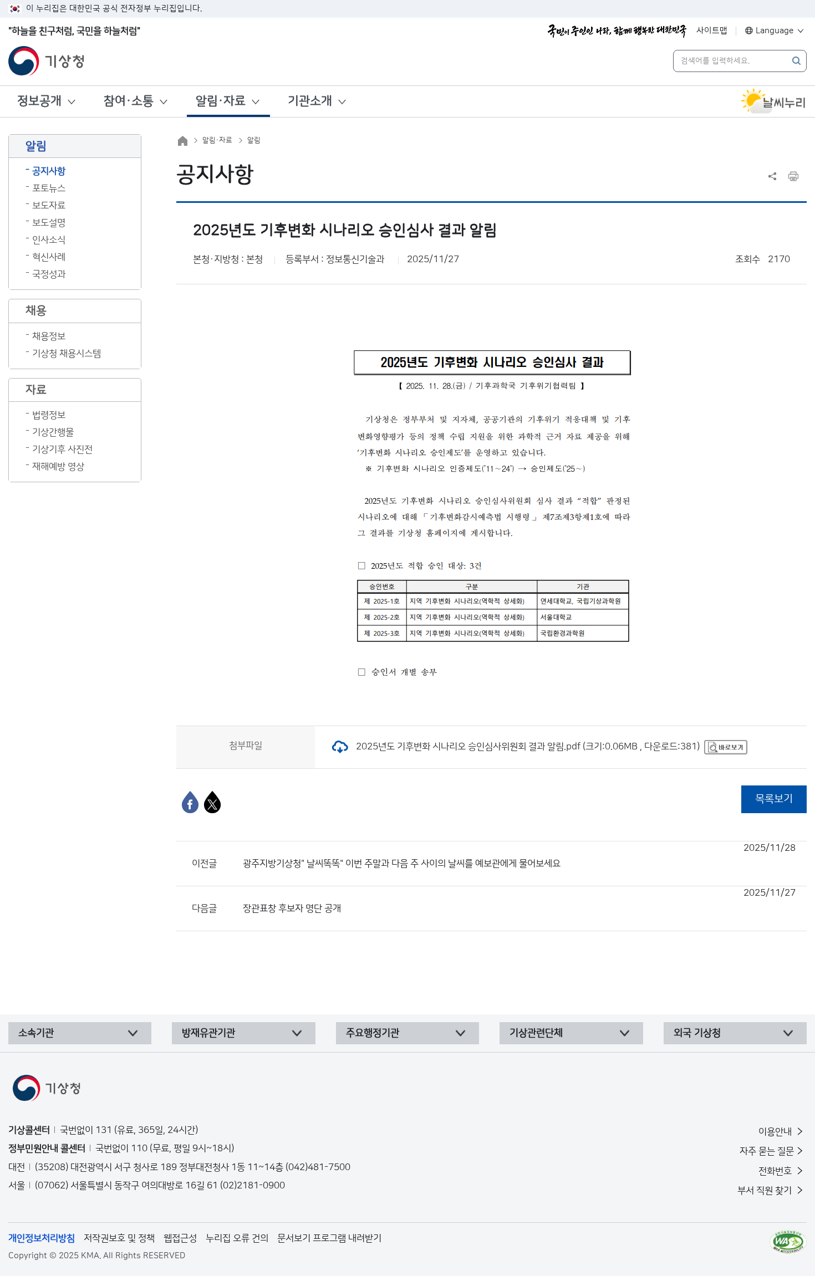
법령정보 (48, 415)
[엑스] (212, 802)
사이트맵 (711, 30)
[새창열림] (773, 101)
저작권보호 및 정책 (119, 1238)
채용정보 (48, 336)
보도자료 (48, 206)
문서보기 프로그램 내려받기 (329, 1238)
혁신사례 (48, 257)
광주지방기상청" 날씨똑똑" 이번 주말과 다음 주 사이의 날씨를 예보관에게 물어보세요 (519, 856)
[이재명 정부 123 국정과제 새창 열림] (617, 31)
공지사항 (48, 171)
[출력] (793, 176)
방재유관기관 (208, 1033)
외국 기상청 (697, 1033)
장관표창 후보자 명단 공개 (519, 900)
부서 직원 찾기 (765, 1191)
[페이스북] (190, 802)
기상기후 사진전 (62, 450)
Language (774, 30)
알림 (254, 140)
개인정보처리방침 (41, 1238)
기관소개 (310, 101)
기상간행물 (53, 432)
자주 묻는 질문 (767, 1151)
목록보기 (774, 799)
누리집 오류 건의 (237, 1238)
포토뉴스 (48, 188)
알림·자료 (221, 101)
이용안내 (776, 1132)
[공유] (772, 176)
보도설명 (48, 223)
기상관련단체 (536, 1033)
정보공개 (39, 101)
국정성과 (48, 274)
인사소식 (48, 240)
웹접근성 (180, 1238)
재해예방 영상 (58, 467)
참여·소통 (129, 101)
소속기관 (36, 1033)
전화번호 (776, 1171)
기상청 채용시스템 (66, 354)
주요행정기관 (372, 1033)
